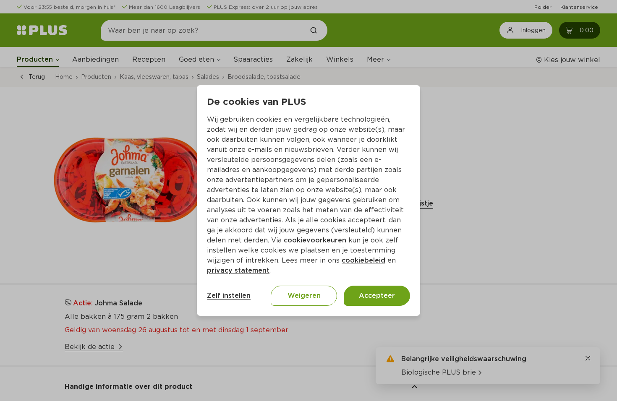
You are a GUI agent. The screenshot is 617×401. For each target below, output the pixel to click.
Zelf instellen (229, 295)
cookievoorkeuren (316, 240)
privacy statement (238, 270)
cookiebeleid (363, 260)
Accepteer (377, 295)
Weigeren (304, 295)
